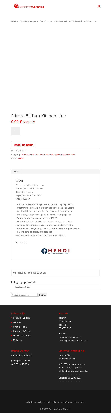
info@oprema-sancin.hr (70, 337)
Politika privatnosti (22, 335)
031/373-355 (65, 321)
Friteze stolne (46, 154)
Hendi (21, 158)
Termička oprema (47, 21)
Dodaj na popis (23, 145)
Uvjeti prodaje (20, 326)
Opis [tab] (16, 171)
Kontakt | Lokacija (21, 317)
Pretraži (42, 295)
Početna (14, 21)
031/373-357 (65, 328)
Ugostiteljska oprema (29, 21)
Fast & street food (64, 21)
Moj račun (18, 340)
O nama (17, 322)
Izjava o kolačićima (22, 331)
